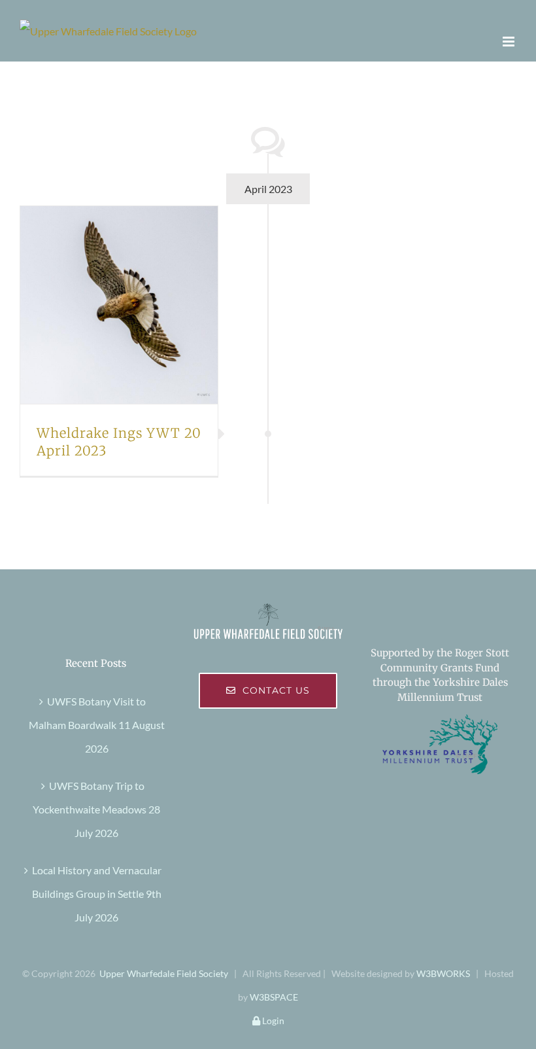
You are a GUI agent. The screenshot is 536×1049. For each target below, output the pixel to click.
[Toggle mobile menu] (509, 41)
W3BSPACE (274, 997)
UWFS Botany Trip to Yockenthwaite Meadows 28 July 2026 (96, 809)
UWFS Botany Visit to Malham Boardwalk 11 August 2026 (97, 725)
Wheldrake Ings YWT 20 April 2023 (103, 305)
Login (272, 1020)
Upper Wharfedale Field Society (163, 973)
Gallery (134, 305)
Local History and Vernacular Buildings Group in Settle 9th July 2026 (96, 893)
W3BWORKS (443, 973)
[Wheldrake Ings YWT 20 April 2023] (119, 305)
